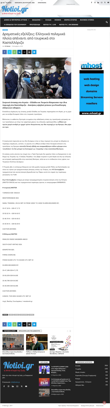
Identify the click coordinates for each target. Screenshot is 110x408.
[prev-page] (67, 331)
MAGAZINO (36, 20)
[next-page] (70, 331)
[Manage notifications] (104, 402)
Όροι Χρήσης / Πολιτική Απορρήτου (68, 405)
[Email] (24, 52)
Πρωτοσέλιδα (35, 25)
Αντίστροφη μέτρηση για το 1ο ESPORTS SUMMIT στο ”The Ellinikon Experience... (61, 381)
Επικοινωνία (42, 2)
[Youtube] (108, 2)
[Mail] (101, 2)
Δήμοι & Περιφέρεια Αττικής (15, 20)
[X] (105, 2)
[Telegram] (34, 52)
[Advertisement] (71, 10)
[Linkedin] (98, 2)
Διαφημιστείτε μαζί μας (87, 405)
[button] (106, 22)
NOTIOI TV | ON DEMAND (68, 25)
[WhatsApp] (14, 52)
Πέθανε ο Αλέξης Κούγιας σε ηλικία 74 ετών (35, 353)
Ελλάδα (48, 20)
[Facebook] (91, 2)
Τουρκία (31, 314)
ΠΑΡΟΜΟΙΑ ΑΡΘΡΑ (9, 331)
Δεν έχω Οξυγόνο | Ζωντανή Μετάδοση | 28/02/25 (59, 353)
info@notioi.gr (15, 382)
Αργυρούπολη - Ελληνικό (83, 382)
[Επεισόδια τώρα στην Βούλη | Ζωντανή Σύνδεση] (13, 342)
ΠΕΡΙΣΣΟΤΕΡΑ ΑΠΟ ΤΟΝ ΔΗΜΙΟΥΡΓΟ (29, 331)
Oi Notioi (7, 46)
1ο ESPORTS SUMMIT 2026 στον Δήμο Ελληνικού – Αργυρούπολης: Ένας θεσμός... (59, 369)
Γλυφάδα (78, 369)
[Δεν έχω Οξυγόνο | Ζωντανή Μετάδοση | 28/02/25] (60, 342)
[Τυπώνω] (29, 52)
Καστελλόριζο (23, 314)
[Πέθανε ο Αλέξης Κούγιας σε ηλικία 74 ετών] (37, 342)
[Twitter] (9, 52)
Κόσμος (58, 20)
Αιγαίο (11, 314)
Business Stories (87, 20)
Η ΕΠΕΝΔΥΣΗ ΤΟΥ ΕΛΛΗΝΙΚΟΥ (15, 25)
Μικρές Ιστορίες (70, 20)
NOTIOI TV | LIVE (49, 25)
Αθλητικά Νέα (79, 385)
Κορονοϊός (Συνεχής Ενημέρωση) (85, 375)
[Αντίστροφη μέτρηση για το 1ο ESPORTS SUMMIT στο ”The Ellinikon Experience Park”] (44, 382)
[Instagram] (95, 2)
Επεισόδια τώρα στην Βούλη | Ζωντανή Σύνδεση (12, 353)
